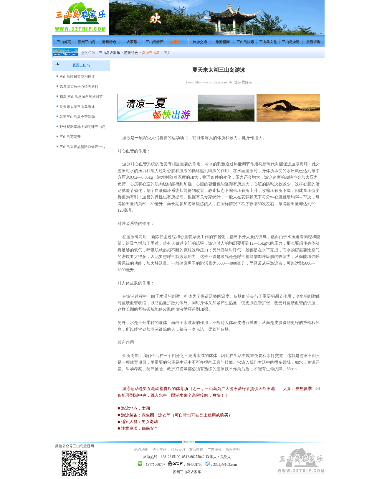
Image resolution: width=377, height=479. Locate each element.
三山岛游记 (291, 42)
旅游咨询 (313, 42)
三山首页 (64, 42)
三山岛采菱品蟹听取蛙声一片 (82, 147)
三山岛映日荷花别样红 (77, 77)
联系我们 (178, 449)
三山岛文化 (268, 42)
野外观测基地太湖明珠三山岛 (82, 127)
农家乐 (132, 42)
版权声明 (233, 449)
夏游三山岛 (151, 53)
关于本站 (160, 449)
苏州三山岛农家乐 (187, 472)
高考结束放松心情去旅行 (78, 87)
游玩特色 (109, 42)
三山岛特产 (154, 42)
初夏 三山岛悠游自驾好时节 (81, 97)
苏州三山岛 (86, 42)
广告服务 (214, 449)
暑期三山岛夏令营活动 (77, 117)
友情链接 (196, 449)
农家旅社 (177, 42)
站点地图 (141, 449)
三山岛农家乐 (109, 53)
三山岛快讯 (245, 42)
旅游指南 (223, 42)
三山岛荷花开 (70, 137)
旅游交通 (200, 42)
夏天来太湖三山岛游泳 (77, 107)
